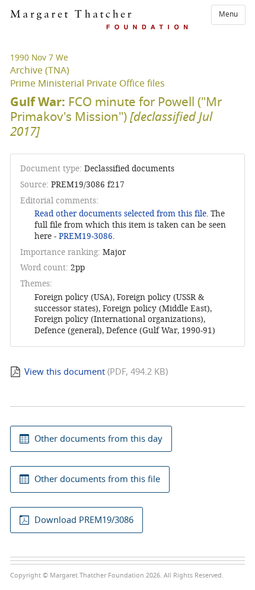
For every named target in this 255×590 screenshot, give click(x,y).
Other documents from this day (98, 438)
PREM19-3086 (86, 236)
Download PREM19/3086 (83, 520)
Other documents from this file (97, 479)
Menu (228, 14)
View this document (64, 372)
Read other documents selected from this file (120, 214)
